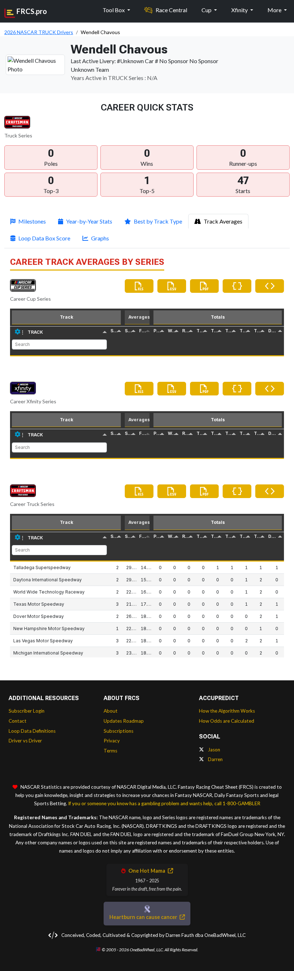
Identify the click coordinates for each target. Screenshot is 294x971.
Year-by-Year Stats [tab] (89, 221)
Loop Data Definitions (32, 731)
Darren (215, 759)
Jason (213, 749)
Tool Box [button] (114, 9)
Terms (110, 751)
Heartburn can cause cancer (143, 917)
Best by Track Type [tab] (158, 221)
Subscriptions (118, 731)
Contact (18, 721)
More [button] (275, 9)
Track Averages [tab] (223, 221)
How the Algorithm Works (227, 711)
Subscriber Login (26, 711)
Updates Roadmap (124, 721)
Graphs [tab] (100, 238)
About (111, 711)
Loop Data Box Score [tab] (44, 238)
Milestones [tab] (32, 221)
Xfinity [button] (240, 9)
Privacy (112, 741)
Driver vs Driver (25, 741)
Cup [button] (207, 9)
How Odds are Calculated (226, 721)
